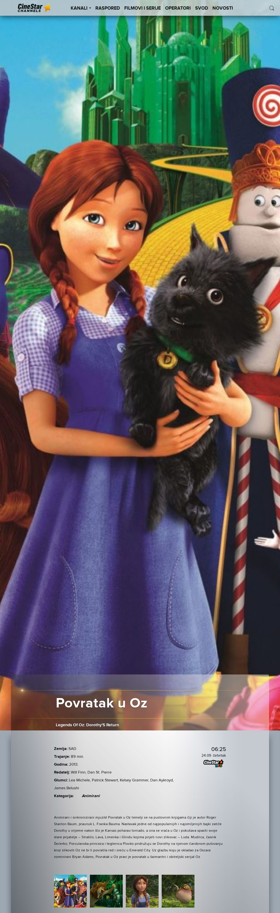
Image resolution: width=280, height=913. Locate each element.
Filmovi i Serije (142, 8)
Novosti (222, 8)
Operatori (178, 8)
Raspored (107, 8)
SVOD (201, 8)
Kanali (79, 8)
